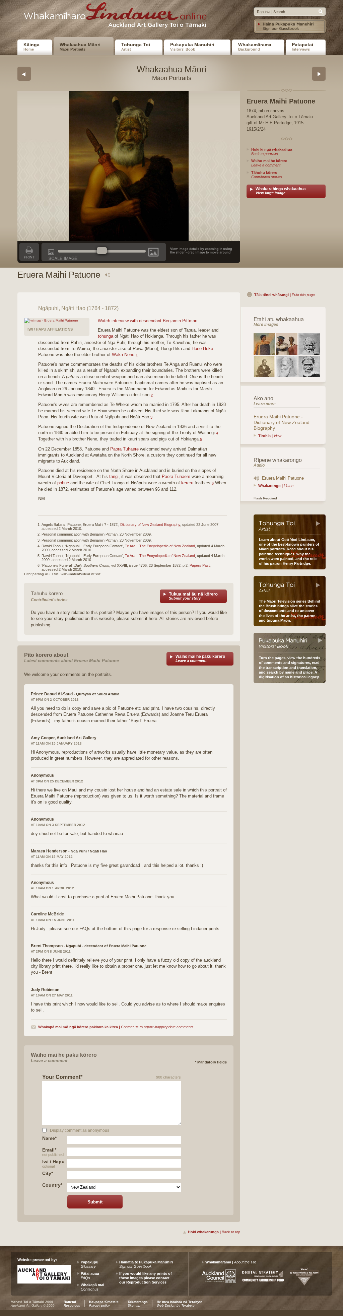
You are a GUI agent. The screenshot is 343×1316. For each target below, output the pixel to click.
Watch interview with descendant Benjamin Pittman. (148, 320)
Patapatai (302, 46)
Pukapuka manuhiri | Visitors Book (290, 643)
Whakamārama (254, 46)
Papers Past (200, 565)
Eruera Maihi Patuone (58, 275)
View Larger (264, 344)
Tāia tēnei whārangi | (284, 295)
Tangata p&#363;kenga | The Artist (290, 524)
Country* (52, 1185)
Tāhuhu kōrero (266, 174)
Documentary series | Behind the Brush (290, 586)
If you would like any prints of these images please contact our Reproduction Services (145, 1277)
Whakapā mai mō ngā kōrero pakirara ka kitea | (116, 1027)
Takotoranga (138, 1303)
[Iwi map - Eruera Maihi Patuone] (56, 320)
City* (47, 1173)
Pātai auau (90, 1275)
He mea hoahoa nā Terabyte (179, 1303)
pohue (63, 482)
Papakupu (89, 1264)
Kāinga (31, 46)
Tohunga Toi (135, 46)
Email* (53, 1152)
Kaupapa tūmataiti (104, 1303)
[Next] (319, 74)
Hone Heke (202, 348)
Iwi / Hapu (53, 1163)
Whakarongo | (275, 486)
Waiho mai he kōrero (269, 163)
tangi (114, 476)
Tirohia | (269, 436)
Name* (49, 1138)
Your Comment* (62, 1077)
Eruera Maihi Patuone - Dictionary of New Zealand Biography (282, 422)
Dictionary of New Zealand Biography (150, 525)
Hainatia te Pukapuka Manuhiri (146, 1264)
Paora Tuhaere (124, 449)
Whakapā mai (92, 1287)
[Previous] (24, 74)
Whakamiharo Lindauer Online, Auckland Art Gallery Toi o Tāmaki (117, 17)
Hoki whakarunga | (214, 1232)
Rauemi (72, 1303)
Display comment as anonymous (79, 1130)
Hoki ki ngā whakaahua (271, 151)
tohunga (105, 336)
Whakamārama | (230, 1262)
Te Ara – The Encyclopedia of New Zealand (160, 546)
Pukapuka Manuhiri (192, 46)
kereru (187, 482)
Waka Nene (123, 354)
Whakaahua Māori (80, 46)
